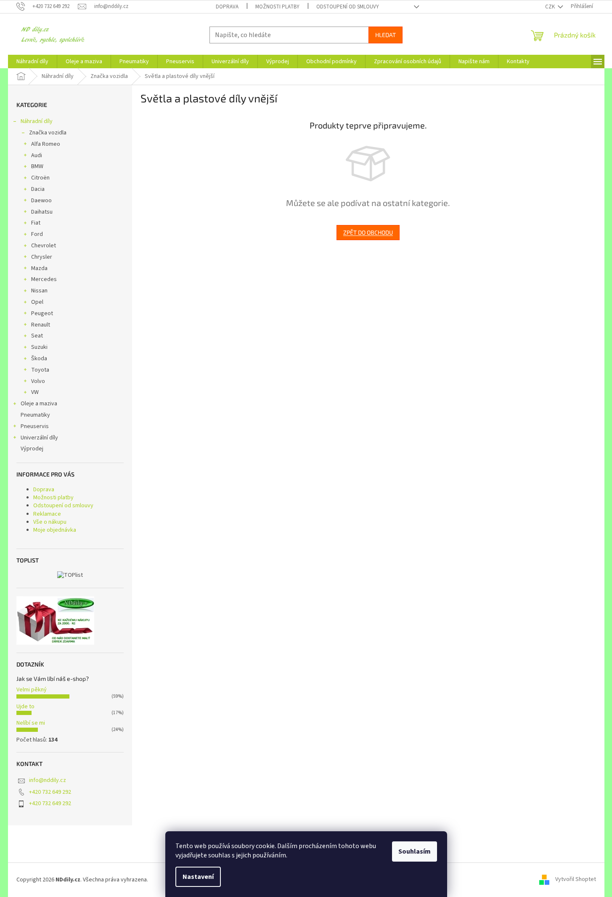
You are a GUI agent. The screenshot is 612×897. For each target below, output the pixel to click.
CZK (550, 7)
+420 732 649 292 (50, 792)
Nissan (39, 291)
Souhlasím (414, 851)
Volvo (38, 381)
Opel (37, 302)
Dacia (38, 189)
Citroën (40, 178)
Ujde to (25, 706)
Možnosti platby (277, 7)
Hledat (385, 34)
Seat (37, 336)
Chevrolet (43, 245)
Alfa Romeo (45, 144)
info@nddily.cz (47, 780)
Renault (40, 325)
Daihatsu (42, 212)
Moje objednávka (54, 530)
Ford (37, 234)
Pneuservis (35, 426)
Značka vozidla (47, 133)
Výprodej (32, 448)
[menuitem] (32, 61)
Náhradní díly (37, 121)
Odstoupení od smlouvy (347, 7)
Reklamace (47, 514)
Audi (36, 155)
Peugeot (42, 313)
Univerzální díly (39, 438)
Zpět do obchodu (368, 232)
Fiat (35, 223)
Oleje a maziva (39, 403)
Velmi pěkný (31, 689)
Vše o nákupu (49, 522)
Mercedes (44, 279)
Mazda (39, 268)
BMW (37, 166)
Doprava (227, 7)
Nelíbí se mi (30, 723)
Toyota (40, 370)
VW (35, 392)
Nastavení (198, 876)
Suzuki (39, 347)
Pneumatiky (35, 415)
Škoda (39, 358)
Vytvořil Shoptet (575, 880)
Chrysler (41, 257)
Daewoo (41, 200)
